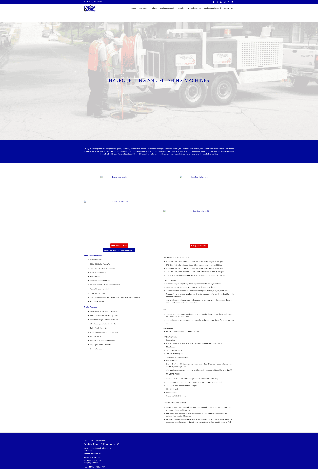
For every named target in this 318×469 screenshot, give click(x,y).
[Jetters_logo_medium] (119, 187)
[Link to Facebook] (213, 2)
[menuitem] (134, 8)
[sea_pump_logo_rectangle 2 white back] (90, 8)
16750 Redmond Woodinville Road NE (98, 448)
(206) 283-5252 (95, 457)
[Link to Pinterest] (228, 2)
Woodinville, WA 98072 (92, 453)
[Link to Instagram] (225, 2)
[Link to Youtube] (232, 2)
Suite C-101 (88, 451)
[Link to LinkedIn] (221, 2)
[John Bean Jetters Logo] (199, 186)
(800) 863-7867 (97, 460)
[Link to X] (217, 2)
